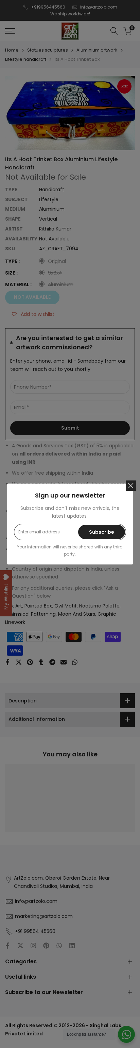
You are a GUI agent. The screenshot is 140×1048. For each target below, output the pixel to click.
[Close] (131, 485)
